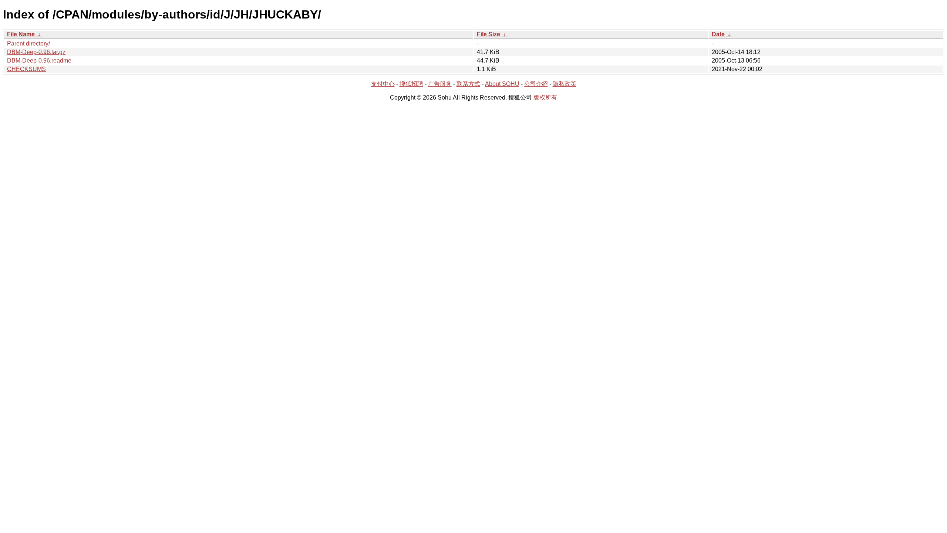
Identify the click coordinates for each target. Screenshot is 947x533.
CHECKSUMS (26, 69)
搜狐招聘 (411, 84)
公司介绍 (536, 84)
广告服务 (440, 84)
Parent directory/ (28, 43)
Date (718, 34)
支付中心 (383, 84)
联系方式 (468, 84)
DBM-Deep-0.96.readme (39, 60)
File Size (488, 34)
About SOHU (502, 84)
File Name (21, 34)
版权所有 (545, 97)
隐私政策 (564, 84)
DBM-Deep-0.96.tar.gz (36, 52)
